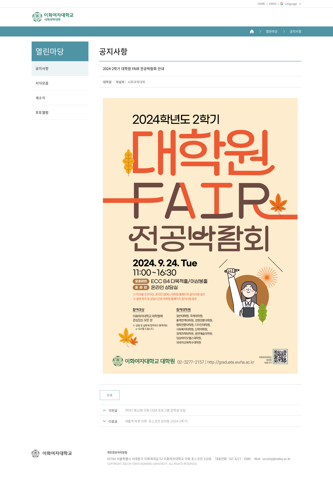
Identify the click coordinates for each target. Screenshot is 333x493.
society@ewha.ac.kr (276, 458)
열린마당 (272, 31)
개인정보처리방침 (117, 452)
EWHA (272, 4)
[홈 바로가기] (252, 31)
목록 (110, 395)
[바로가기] (53, 17)
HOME (261, 4)
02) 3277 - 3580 (240, 458)
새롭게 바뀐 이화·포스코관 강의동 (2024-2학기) (156, 421)
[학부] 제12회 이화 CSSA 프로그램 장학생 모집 (155, 410)
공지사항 (295, 31)
